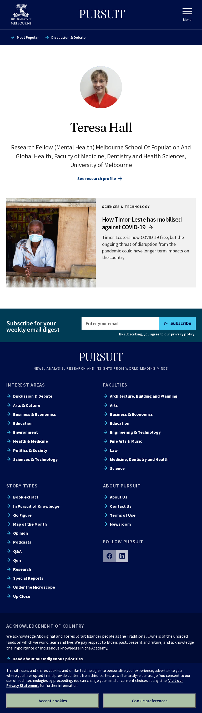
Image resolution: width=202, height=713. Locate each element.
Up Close (21, 596)
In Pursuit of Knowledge (36, 506)
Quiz (17, 560)
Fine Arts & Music (126, 441)
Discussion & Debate (68, 37)
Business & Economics (34, 414)
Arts (114, 405)
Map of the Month (30, 524)
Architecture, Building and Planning (144, 396)
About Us (118, 497)
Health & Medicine (30, 441)
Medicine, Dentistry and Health (139, 459)
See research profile (96, 178)
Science (117, 468)
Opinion (20, 533)
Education (23, 423)
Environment (25, 432)
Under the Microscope (34, 587)
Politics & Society (30, 450)
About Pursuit (122, 486)
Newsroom (120, 524)
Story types (22, 486)
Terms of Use (122, 515)
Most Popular (28, 37)
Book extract (25, 497)
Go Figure (22, 515)
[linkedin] (122, 556)
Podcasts (22, 542)
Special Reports (28, 578)
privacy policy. (183, 334)
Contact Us (121, 506)
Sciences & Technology (35, 459)
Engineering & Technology (135, 432)
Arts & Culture (26, 405)
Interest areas (25, 385)
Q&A (17, 551)
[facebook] (109, 556)
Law (114, 450)
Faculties (115, 385)
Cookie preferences (149, 700)
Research (22, 569)
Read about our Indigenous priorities (48, 658)
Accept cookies (53, 700)
